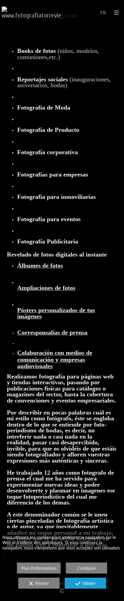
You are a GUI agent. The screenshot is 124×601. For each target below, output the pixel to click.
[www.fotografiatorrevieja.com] (39, 13)
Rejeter (41, 583)
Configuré (86, 568)
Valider (87, 583)
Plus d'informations (38, 568)
